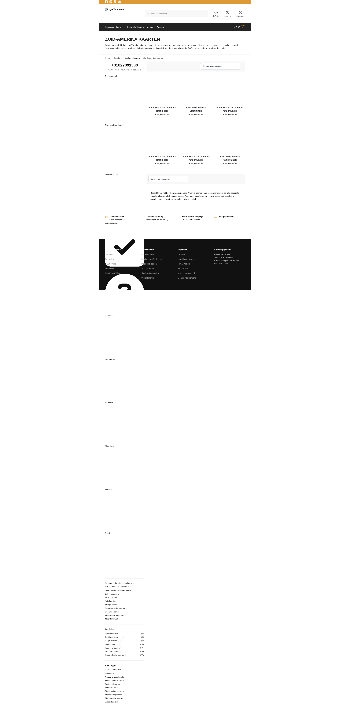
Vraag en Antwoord (186, 273)
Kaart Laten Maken (113, 273)
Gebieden (109, 316)
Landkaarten (110, 644)
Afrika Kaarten (111, 597)
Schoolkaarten (111, 687)
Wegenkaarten (111, 702)
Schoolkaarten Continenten (117, 587)
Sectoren (109, 403)
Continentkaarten (132, 58)
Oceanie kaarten (112, 612)
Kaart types (110, 359)
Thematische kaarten (114, 698)
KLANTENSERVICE (131, 70)
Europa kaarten (112, 605)
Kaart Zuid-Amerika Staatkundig (196, 109)
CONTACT (113, 70)
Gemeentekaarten (113, 670)
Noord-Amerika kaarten (115, 608)
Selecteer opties (162, 120)
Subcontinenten (112, 594)
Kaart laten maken (186, 259)
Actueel (108, 489)
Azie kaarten (110, 601)
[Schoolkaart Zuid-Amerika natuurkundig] (230, 89)
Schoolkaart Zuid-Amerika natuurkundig (230, 109)
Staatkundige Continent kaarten (119, 590)
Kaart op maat (111, 272)
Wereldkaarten (111, 634)
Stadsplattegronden (113, 695)
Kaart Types (110, 264)
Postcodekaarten (112, 684)
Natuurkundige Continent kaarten (119, 583)
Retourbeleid (183, 268)
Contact (181, 254)
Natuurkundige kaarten (115, 677)
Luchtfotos (109, 673)
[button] (239, 27)
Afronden (241, 16)
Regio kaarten (111, 641)
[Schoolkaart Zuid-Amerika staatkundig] (162, 89)
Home (107, 58)
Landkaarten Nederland (151, 259)
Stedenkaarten (111, 651)
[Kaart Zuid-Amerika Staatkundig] (196, 89)
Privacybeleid (184, 264)
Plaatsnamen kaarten (114, 680)
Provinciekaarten (112, 648)
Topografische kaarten (114, 655)
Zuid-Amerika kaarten (114, 615)
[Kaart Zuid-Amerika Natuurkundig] (230, 138)
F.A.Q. (216, 16)
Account (227, 16)
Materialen (109, 446)
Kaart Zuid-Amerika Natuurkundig (230, 158)
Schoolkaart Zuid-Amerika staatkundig (162, 109)
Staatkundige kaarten (114, 691)
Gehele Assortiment (187, 278)
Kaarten (117, 58)
